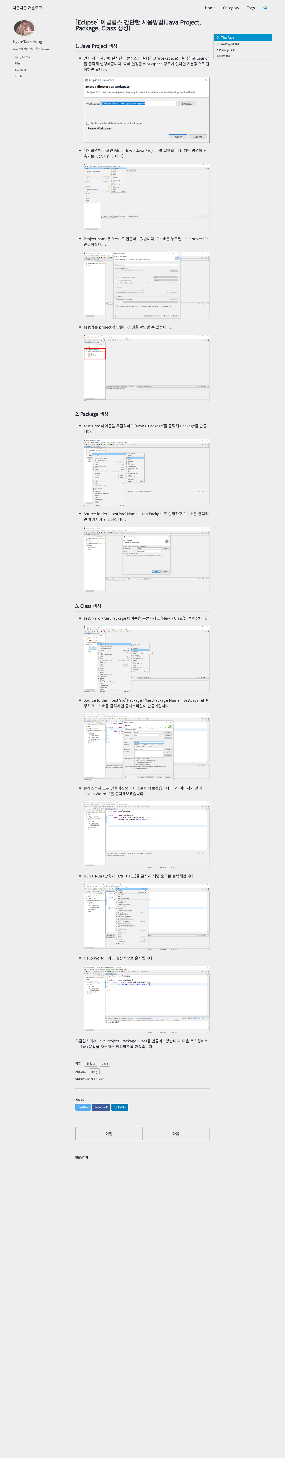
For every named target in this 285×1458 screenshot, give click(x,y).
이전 (108, 1133)
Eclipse (91, 1063)
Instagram (19, 69)
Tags (251, 7)
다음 (175, 1133)
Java (105, 1063)
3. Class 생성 (223, 56)
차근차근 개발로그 (27, 7)
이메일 (16, 63)
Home (210, 7)
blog (94, 1072)
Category (231, 7)
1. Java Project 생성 (228, 44)
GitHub (17, 76)
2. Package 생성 (226, 50)
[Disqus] (142, 1219)
